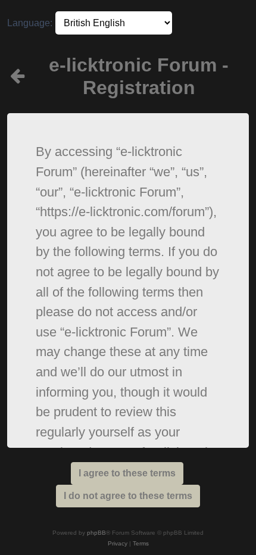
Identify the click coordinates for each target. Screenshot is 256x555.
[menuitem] (117, 543)
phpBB (96, 532)
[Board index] (18, 76)
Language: (29, 23)
